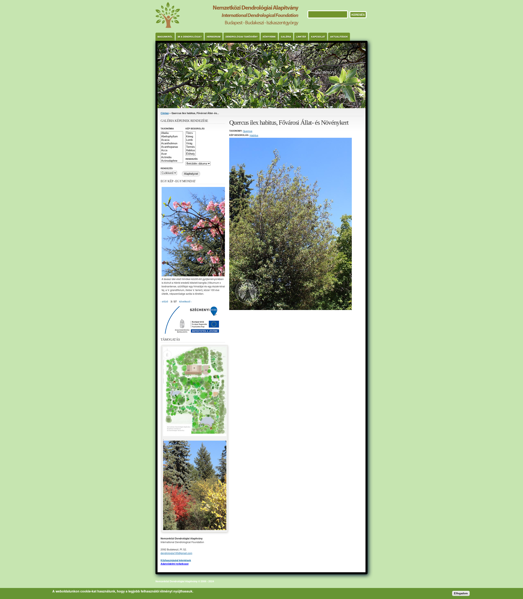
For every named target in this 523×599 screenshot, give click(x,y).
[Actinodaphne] (172, 161)
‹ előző (164, 301)
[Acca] (172, 150)
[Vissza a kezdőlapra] (226, 27)
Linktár (301, 36)
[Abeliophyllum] (172, 136)
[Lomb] (191, 140)
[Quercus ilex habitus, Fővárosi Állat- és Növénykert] (290, 309)
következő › (185, 301)
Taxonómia (167, 128)
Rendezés (192, 158)
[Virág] (191, 143)
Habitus (254, 135)
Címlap (165, 113)
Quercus (247, 131)
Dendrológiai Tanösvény (242, 36)
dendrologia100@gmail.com (176, 553)
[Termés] (191, 147)
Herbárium (213, 36)
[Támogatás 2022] (194, 435)
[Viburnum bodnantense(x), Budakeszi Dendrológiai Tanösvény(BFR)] (193, 275)
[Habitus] (191, 150)
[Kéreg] (191, 136)
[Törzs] (191, 133)
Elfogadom (461, 593)
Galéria (286, 36)
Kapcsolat (318, 36)
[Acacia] (172, 140)
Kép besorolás (195, 128)
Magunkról (165, 36)
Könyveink (269, 36)
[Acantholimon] (172, 143)
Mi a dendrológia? (190, 36)
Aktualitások (339, 36)
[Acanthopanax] (172, 147)
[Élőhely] (191, 154)
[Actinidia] (172, 157)
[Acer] (172, 154)
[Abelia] (172, 133)
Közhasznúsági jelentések (176, 560)
